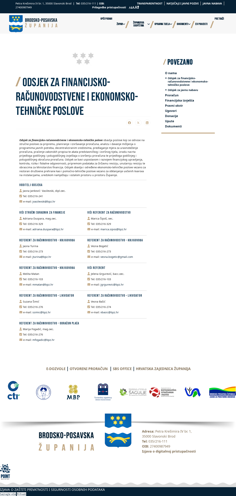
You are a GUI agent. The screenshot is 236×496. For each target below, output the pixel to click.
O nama (171, 73)
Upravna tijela (162, 24)
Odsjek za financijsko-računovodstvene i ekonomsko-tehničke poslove (188, 81)
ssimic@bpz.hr (41, 312)
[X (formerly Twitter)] (138, 122)
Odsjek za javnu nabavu (183, 90)
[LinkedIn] (147, 122)
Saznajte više (8, 494)
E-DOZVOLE (55, 368)
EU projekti (201, 24)
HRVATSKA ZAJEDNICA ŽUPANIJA (163, 368)
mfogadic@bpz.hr (43, 340)
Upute (169, 121)
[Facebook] (129, 122)
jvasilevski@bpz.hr (43, 201)
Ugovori (171, 111)
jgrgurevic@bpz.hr (112, 284)
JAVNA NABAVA (212, 3)
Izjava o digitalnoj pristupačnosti (169, 451)
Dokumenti (182, 24)
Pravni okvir (174, 106)
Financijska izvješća (179, 100)
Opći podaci (106, 18)
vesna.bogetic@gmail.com (116, 257)
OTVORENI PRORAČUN (89, 368)
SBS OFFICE (122, 368)
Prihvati (21, 494)
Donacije (171, 116)
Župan (120, 24)
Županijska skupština (138, 24)
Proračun (172, 95)
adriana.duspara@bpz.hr (48, 229)
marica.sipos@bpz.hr (113, 229)
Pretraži (219, 18)
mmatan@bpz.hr (42, 284)
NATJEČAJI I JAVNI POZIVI (182, 3)
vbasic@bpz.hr (109, 312)
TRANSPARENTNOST (149, 3)
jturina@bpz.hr (41, 257)
